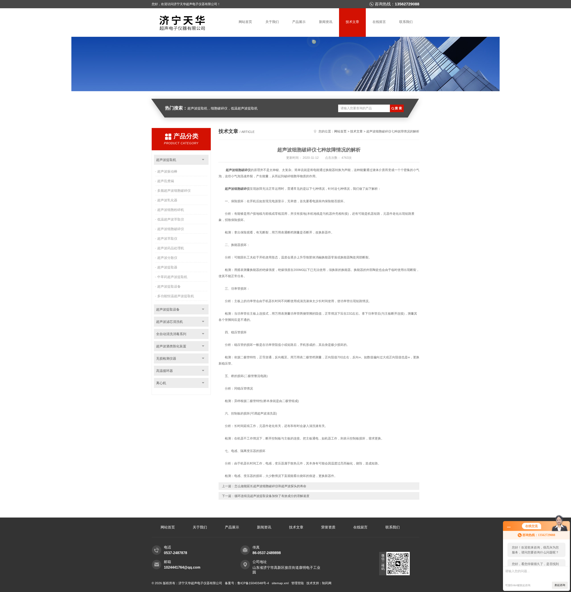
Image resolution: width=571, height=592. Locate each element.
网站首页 (245, 22)
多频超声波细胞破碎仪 (174, 190)
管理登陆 (297, 583)
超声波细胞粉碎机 (170, 210)
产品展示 (299, 22)
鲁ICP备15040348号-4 (253, 583)
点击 (203, 160)
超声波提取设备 (169, 286)
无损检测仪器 (166, 358)
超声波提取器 (167, 267)
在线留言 (379, 22)
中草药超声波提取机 (172, 277)
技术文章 (352, 22)
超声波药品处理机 (170, 248)
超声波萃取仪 (167, 238)
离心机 (161, 383)
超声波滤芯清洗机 (169, 322)
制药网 (326, 583)
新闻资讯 (325, 22)
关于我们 (272, 22)
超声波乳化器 (167, 200)
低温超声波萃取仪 (170, 219)
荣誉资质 (328, 527)
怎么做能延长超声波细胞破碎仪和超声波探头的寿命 (270, 486)
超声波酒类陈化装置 (171, 346)
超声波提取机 (166, 160)
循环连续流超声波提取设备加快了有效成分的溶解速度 (271, 496)
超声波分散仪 (167, 258)
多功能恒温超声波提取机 (175, 296)
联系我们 (406, 22)
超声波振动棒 (167, 171)
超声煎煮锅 (165, 181)
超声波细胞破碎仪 (170, 229)
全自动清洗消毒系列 (171, 334)
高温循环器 (164, 371)
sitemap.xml (280, 583)
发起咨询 (559, 585)
